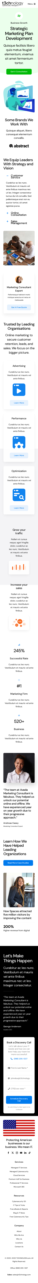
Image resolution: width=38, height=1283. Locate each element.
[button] (19, 176)
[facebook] (8, 1153)
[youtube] (21, 1153)
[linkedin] (25, 1153)
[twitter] (13, 1153)
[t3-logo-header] (12, 2)
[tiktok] (29, 1153)
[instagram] (17, 1153)
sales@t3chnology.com (22, 1275)
